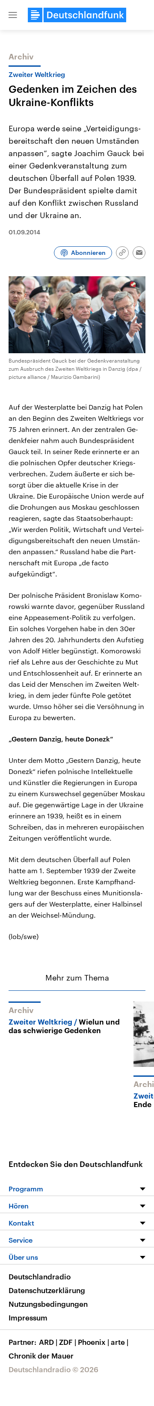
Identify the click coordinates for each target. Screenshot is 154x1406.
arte (119, 1342)
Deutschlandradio (40, 1276)
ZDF (67, 1342)
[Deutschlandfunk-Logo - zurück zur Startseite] (77, 15)
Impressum (28, 1317)
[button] (13, 15)
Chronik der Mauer (41, 1355)
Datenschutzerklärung (47, 1290)
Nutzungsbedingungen (48, 1304)
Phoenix (93, 1342)
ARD (48, 1342)
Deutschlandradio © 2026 (53, 1369)
